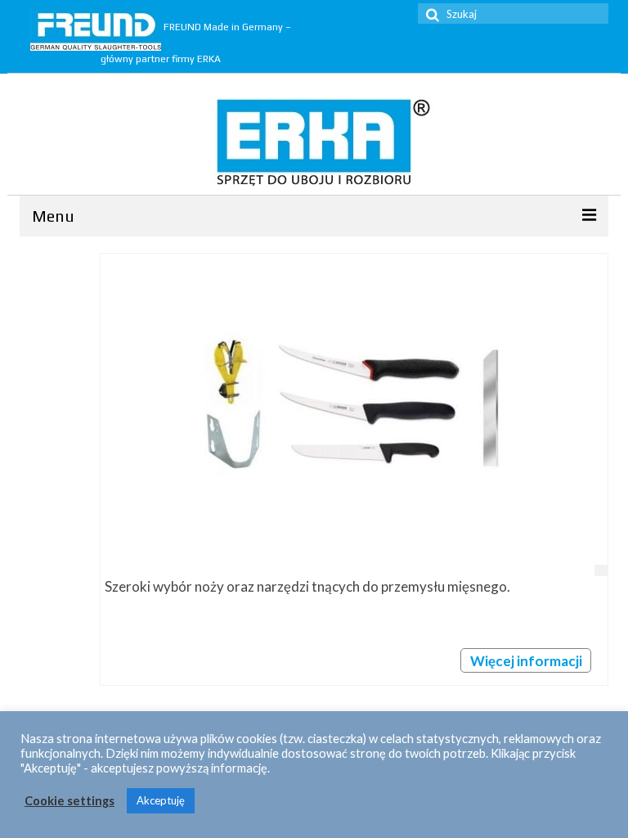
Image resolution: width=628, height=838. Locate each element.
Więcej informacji (526, 660)
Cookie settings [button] (69, 801)
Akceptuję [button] (161, 800)
